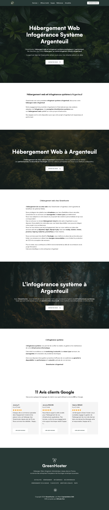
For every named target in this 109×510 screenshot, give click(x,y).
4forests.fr (33, 247)
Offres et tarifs (44, 3)
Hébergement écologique (40, 483)
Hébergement (47, 479)
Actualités (68, 3)
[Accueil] (12, 3)
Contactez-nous (53, 62)
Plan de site (55, 483)
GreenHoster (54, 465)
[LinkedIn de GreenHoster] (55, 490)
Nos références (69, 479)
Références (59, 3)
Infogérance (58, 479)
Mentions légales (66, 483)
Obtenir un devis (93, 3)
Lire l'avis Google (20, 430)
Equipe (53, 3)
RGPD (76, 483)
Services (35, 3)
